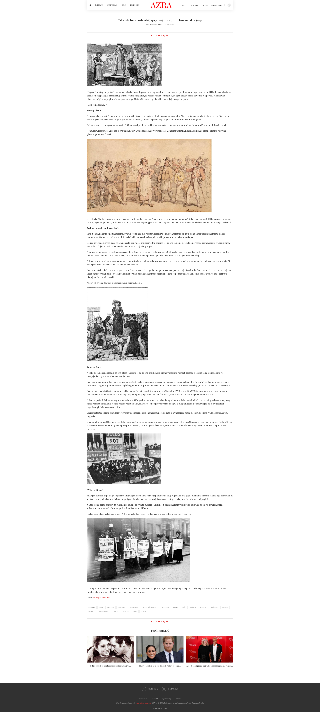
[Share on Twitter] (154, 35)
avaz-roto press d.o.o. (143, 703)
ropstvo (91, 612)
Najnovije (99, 5)
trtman (115, 612)
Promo (205, 5)
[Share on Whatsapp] (161, 35)
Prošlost (214, 607)
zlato (143, 612)
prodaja (203, 607)
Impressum (143, 699)
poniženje (192, 607)
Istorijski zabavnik (101, 597)
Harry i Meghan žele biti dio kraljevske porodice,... (160, 666)
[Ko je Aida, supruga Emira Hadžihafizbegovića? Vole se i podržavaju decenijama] (209, 649)
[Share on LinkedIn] (159, 35)
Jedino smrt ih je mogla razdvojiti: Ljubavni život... (110, 666)
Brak (101, 607)
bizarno (91, 607)
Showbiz (194, 5)
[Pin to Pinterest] (156, 35)
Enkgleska (134, 607)
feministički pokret (149, 607)
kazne (175, 607)
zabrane (126, 612)
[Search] (225, 5)
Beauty (184, 5)
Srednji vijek (104, 612)
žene (135, 612)
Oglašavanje (216, 5)
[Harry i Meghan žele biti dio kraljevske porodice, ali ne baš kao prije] (160, 649)
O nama (179, 699)
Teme (124, 5)
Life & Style (111, 5)
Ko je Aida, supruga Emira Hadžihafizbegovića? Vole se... (209, 666)
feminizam (165, 607)
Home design (135, 5)
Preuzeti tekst (156, 24)
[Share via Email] (167, 35)
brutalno (122, 607)
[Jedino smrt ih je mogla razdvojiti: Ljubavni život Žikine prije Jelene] (110, 649)
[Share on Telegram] (164, 35)
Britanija (110, 607)
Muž (183, 607)
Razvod (225, 607)
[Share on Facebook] (151, 35)
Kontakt (155, 699)
